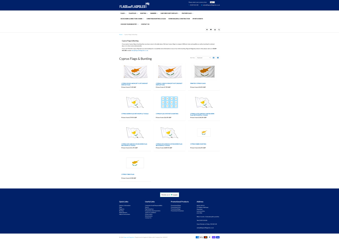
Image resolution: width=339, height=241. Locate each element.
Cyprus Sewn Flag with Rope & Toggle (134, 113)
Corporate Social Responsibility (153, 205)
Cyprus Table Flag (127, 174)
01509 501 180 (194, 5)
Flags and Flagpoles (129, 237)
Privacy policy (148, 214)
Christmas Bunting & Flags (156, 18)
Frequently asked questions (152, 210)
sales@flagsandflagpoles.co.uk (211, 5)
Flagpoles (132, 13)
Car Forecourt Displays (169, 13)
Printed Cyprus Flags (198, 83)
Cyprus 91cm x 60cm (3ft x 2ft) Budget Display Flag (134, 84)
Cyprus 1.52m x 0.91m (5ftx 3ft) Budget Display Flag (169, 84)
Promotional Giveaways (177, 210)
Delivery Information (124, 205)
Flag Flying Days (149, 209)
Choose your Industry (129, 24)
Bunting (143, 13)
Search (147, 207)
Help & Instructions (124, 214)
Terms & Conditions (150, 212)
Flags (123, 13)
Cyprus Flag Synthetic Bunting (167, 113)
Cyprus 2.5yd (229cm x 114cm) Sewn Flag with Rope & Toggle (202, 114)
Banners (153, 13)
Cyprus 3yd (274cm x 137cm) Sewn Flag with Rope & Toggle (169, 144)
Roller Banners (123, 212)
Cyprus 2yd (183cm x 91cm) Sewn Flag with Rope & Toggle (134, 144)
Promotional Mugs (176, 205)
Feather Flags (187, 13)
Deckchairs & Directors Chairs (131, 18)
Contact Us (145, 24)
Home (120, 34)
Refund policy (149, 216)
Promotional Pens (176, 207)
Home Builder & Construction (179, 18)
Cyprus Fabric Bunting (198, 144)
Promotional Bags (176, 209)
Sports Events (198, 18)
